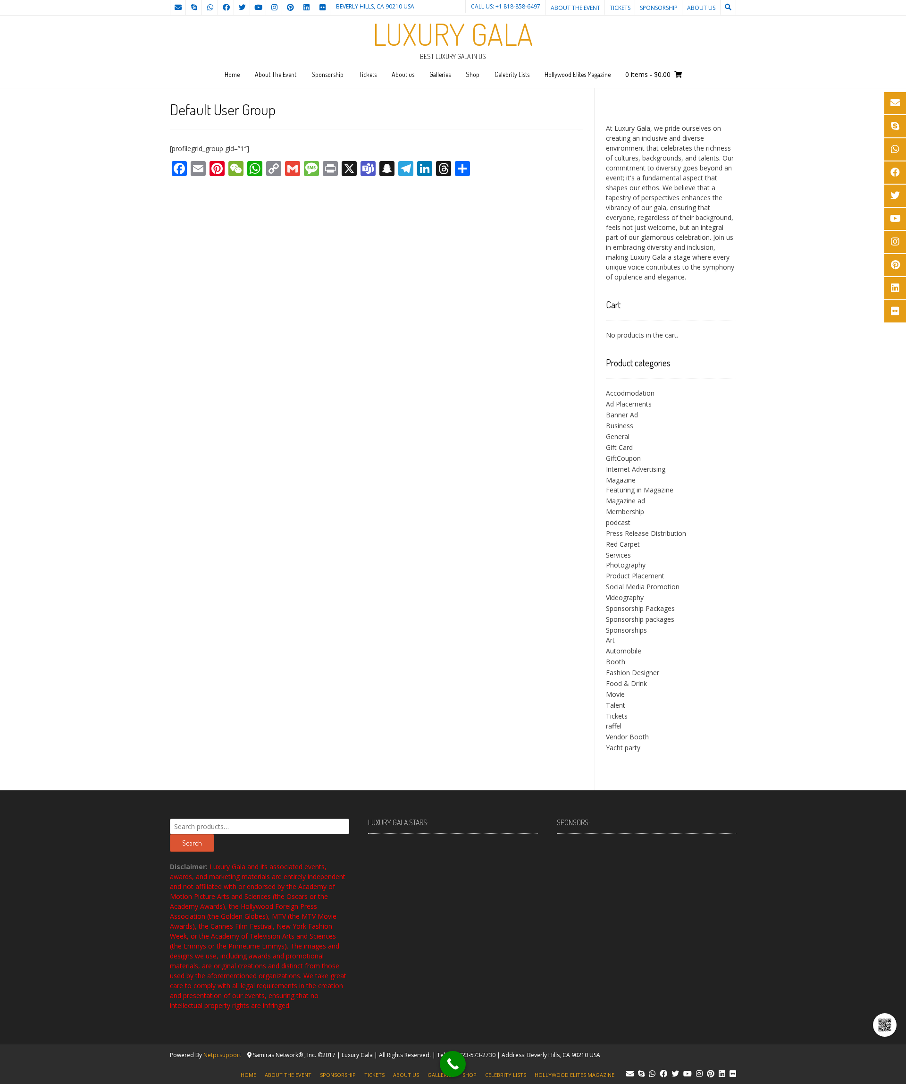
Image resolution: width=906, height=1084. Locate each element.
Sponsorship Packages (640, 608)
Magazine (621, 479)
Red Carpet (623, 544)
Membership (625, 511)
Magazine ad (625, 500)
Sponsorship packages (640, 619)
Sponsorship (659, 8)
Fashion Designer (632, 672)
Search (192, 842)
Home (232, 74)
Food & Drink (626, 683)
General (617, 436)
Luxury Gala (453, 34)
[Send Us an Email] (178, 7)
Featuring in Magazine (639, 489)
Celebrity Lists (512, 74)
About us (701, 8)
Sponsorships (626, 630)
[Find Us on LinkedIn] (306, 7)
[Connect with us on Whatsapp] (210, 7)
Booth (615, 661)
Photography (626, 564)
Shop (472, 74)
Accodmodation (630, 393)
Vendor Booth (627, 736)
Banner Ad (622, 414)
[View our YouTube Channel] (258, 7)
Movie (615, 694)
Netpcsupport (222, 1055)
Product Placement (635, 575)
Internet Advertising (635, 469)
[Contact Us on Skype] (194, 7)
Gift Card (619, 447)
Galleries (440, 74)
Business (619, 425)
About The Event (575, 8)
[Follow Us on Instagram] (274, 7)
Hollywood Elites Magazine (578, 74)
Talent (615, 705)
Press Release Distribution (646, 533)
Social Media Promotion (643, 586)
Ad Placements (629, 403)
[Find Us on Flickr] (322, 7)
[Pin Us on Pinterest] (290, 7)
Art (610, 639)
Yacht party (623, 747)
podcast (618, 522)
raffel (613, 725)
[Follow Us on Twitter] (242, 7)
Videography (625, 597)
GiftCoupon (623, 458)
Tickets (620, 8)
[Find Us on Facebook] (226, 7)
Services (618, 554)
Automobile (623, 650)
